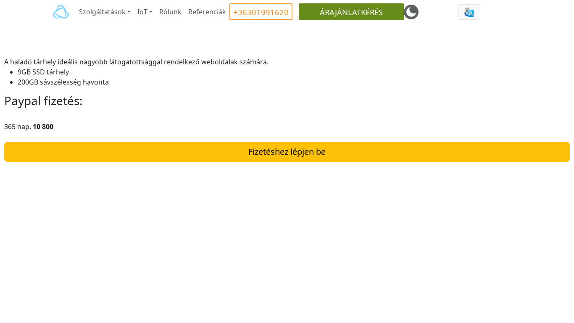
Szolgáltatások (102, 11)
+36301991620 (261, 12)
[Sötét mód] (411, 12)
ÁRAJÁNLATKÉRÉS (351, 12)
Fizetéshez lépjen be (287, 151)
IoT (142, 11)
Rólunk (170, 11)
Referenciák (207, 11)
